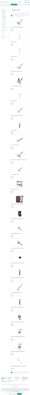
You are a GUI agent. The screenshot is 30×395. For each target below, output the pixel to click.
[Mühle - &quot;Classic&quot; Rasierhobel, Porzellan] (19, 361)
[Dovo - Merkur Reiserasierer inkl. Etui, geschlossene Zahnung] (19, 81)
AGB (8, 382)
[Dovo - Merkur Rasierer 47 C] (19, 140)
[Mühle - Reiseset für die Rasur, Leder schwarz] (19, 213)
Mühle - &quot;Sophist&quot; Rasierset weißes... (18, 336)
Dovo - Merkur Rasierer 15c (15, 174)
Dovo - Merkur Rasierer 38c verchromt (16, 115)
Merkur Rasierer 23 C (14, 56)
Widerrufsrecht (10, 381)
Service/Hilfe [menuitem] (27, 0)
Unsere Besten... (4, 18)
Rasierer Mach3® (4, 20)
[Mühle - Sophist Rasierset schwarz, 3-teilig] (19, 317)
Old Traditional (4, 27)
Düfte (2, 8)
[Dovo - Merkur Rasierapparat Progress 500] (19, 22)
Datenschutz (16, 379)
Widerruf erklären (15, 386)
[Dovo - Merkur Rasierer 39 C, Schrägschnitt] (19, 243)
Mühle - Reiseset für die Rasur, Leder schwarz (17, 218)
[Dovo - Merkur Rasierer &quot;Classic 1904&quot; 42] (19, 154)
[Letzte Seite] (14, 15)
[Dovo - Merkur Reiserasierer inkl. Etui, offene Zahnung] (19, 258)
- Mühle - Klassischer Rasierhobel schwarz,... (17, 277)
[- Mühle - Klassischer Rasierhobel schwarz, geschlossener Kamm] (19, 272)
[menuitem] (16, 2)
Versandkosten (13, 384)
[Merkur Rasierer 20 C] (19, 125)
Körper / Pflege (4, 10)
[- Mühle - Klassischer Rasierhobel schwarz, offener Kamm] (19, 302)
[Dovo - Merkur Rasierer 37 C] (19, 184)
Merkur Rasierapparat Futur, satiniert (16, 71)
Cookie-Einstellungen (17, 378)
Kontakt (9, 378)
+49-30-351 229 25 (4, 381)
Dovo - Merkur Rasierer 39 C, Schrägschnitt (17, 248)
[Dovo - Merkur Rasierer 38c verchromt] (19, 110)
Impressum (16, 380)
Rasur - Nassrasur (4, 11)
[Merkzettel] (25, 2)
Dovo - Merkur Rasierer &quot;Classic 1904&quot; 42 (18, 159)
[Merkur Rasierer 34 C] (19, 95)
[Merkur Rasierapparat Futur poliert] (19, 228)
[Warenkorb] (29, 2)
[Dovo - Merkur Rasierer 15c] (19, 169)
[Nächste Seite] (12, 15)
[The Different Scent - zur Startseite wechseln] (4, 2)
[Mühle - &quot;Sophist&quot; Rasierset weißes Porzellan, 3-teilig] (19, 331)
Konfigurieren (19, 393)
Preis (2, 37)
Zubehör (3, 25)
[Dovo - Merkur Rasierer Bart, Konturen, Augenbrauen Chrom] (19, 287)
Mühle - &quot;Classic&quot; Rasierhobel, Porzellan (18, 366)
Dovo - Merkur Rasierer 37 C (15, 189)
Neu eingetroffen (4, 30)
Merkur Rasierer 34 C (14, 100)
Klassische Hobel (4, 19)
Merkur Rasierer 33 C (14, 41)
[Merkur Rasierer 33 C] (19, 36)
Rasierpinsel (3, 24)
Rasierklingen (4, 26)
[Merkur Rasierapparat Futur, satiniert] (19, 66)
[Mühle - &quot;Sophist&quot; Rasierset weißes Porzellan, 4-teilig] (19, 346)
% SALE (3, 33)
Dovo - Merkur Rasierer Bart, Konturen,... (17, 292)
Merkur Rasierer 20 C (14, 130)
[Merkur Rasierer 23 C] (19, 51)
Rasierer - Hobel (4, 17)
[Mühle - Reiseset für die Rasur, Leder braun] (19, 199)
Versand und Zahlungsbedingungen (11, 380)
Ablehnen (10, 393)
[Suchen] (20, 2)
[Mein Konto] (27, 2)
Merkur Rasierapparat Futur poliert (16, 233)
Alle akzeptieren (14, 393)
